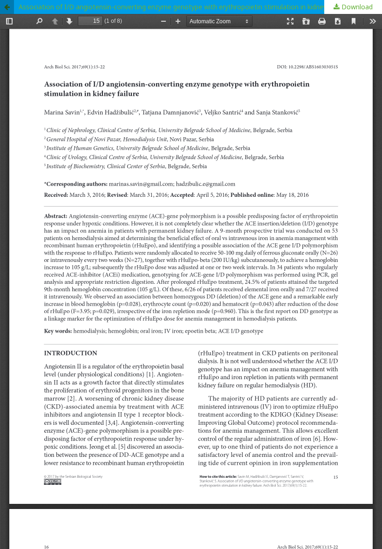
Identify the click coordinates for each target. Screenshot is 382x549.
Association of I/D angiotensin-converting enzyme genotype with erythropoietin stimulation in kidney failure (183, 6)
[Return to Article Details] (7, 7)
